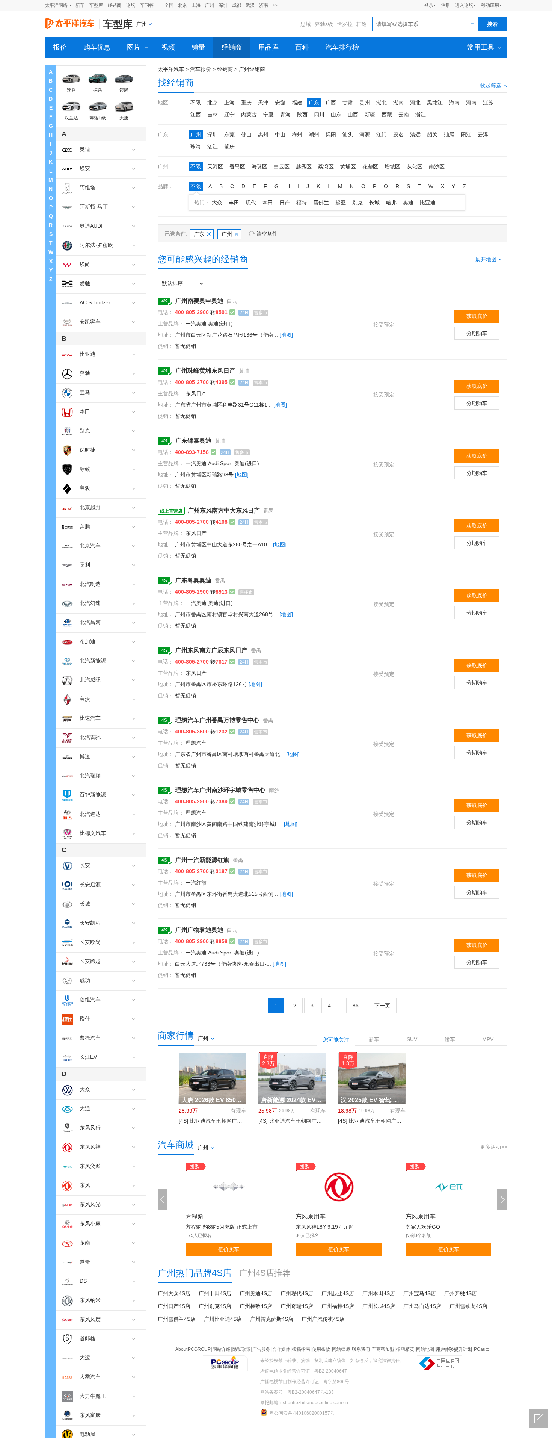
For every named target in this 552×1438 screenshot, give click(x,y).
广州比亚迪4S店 (223, 1319)
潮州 (314, 135)
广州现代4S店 (297, 1293)
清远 (415, 135)
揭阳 (331, 135)
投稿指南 (301, 1349)
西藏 (387, 115)
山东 (336, 115)
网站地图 (425, 1349)
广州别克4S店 (215, 1306)
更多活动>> (493, 1147)
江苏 (488, 103)
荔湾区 (326, 166)
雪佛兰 (321, 203)
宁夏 (268, 115)
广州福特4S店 (337, 1306)
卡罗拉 (345, 24)
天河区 (215, 166)
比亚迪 (428, 203)
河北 (415, 103)
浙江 (420, 115)
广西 (331, 103)
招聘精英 (405, 1349)
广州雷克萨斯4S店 (271, 1319)
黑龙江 (435, 103)
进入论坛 (464, 5)
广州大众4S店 (174, 1293)
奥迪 (408, 203)
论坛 (130, 5)
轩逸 (361, 24)
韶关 (432, 135)
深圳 (223, 5)
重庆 (246, 103)
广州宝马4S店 (419, 1293)
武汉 (250, 5)
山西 (353, 115)
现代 (251, 203)
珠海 (195, 147)
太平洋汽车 (171, 69)
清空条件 (267, 234)
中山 (280, 135)
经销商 (114, 5)
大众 (217, 203)
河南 (471, 103)
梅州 (297, 135)
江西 (195, 115)
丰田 (234, 203)
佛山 (246, 135)
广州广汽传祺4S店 (323, 1319)
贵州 (364, 103)
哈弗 (391, 203)
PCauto (481, 1349)
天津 (263, 103)
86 (356, 1006)
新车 (79, 5)
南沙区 (437, 166)
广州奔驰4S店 (460, 1293)
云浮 (483, 135)
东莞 (229, 135)
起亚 (340, 203)
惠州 (263, 135)
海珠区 (259, 166)
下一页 (382, 1006)
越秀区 (304, 166)
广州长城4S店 (378, 1306)
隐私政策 (241, 1349)
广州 (209, 5)
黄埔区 (348, 166)
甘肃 (347, 103)
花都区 (370, 166)
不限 (195, 103)
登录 (428, 5)
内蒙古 (249, 115)
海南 (454, 103)
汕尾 (449, 135)
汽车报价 (200, 69)
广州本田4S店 (378, 1293)
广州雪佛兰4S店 (177, 1319)
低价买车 (228, 1249)
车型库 (96, 5)
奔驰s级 (324, 24)
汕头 (347, 135)
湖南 (398, 103)
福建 (297, 103)
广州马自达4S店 (422, 1306)
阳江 (466, 135)
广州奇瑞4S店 (297, 1306)
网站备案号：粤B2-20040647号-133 (297, 1392)
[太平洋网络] (225, 1359)
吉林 (212, 115)
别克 (357, 203)
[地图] (286, 335)
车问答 (147, 5)
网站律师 (341, 1349)
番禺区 (237, 166)
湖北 (381, 103)
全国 (168, 5)
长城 (374, 203)
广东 (314, 103)
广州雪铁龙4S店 (468, 1306)
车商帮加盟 (383, 1349)
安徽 (280, 103)
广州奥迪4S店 (256, 1293)
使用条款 (321, 1349)
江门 (381, 135)
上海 (196, 5)
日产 (284, 203)
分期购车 (476, 333)
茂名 (398, 135)
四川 (319, 115)
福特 (301, 203)
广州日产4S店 (174, 1306)
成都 (236, 5)
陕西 (302, 115)
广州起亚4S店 (337, 1293)
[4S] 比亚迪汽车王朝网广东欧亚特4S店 (224, 1121)
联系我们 (361, 1349)
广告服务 (261, 1349)
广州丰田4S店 (215, 1293)
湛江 (212, 147)
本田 (267, 203)
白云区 (282, 166)
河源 (364, 135)
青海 (285, 115)
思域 (305, 24)
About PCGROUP (193, 1349)
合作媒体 (281, 1349)
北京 (182, 5)
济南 (263, 5)
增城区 (392, 166)
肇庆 (229, 147)
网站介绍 (222, 1349)
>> (275, 5)
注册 (445, 5)
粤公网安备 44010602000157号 (302, 1413)
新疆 (370, 115)
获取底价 (476, 316)
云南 (403, 115)
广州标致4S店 (256, 1306)
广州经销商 (252, 69)
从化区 (414, 166)
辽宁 (229, 115)
